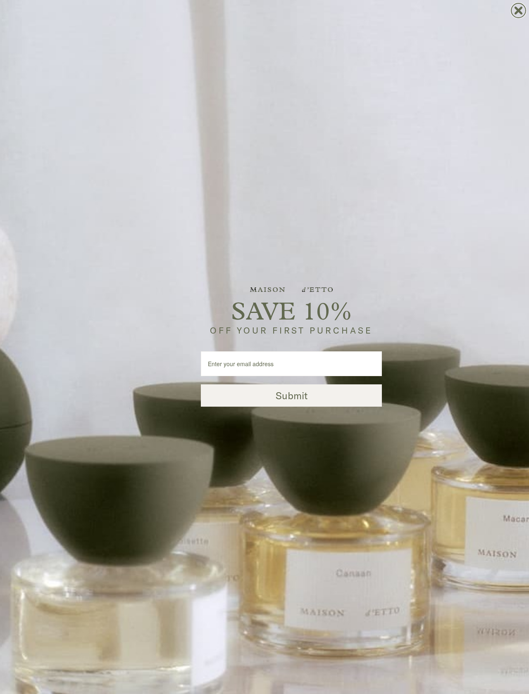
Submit (291, 395)
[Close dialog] (518, 10)
